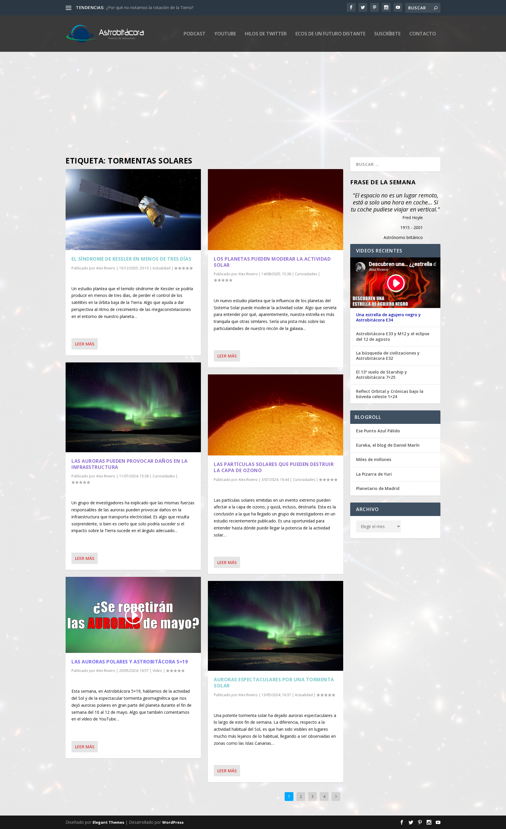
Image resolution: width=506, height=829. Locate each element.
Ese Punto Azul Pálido (378, 431)
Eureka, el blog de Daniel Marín (388, 445)
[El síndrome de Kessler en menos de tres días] (133, 209)
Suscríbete (387, 34)
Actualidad (161, 268)
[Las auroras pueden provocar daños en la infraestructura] (133, 407)
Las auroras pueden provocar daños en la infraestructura (129, 464)
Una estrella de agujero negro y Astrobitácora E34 (388, 317)
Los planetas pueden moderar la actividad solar (272, 262)
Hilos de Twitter (266, 34)
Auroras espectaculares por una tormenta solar (274, 682)
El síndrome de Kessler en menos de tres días (131, 259)
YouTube (225, 34)
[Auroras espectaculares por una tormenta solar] (275, 626)
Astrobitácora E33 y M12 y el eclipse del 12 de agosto (392, 336)
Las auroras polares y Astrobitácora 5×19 (129, 661)
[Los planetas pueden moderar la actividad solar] (275, 209)
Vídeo (157, 670)
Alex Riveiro (105, 268)
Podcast (195, 34)
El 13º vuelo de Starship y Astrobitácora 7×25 (381, 374)
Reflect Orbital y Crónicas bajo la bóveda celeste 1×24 (389, 394)
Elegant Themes (108, 822)
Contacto (422, 34)
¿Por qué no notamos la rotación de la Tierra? (149, 7)
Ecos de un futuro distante (330, 34)
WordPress (173, 822)
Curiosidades (164, 476)
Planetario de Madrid (377, 488)
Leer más (84, 344)
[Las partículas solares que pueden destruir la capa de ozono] (275, 414)
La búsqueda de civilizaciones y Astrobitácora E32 (388, 355)
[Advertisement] (241, 104)
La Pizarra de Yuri (374, 474)
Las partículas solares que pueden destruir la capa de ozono (274, 467)
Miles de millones (373, 459)
